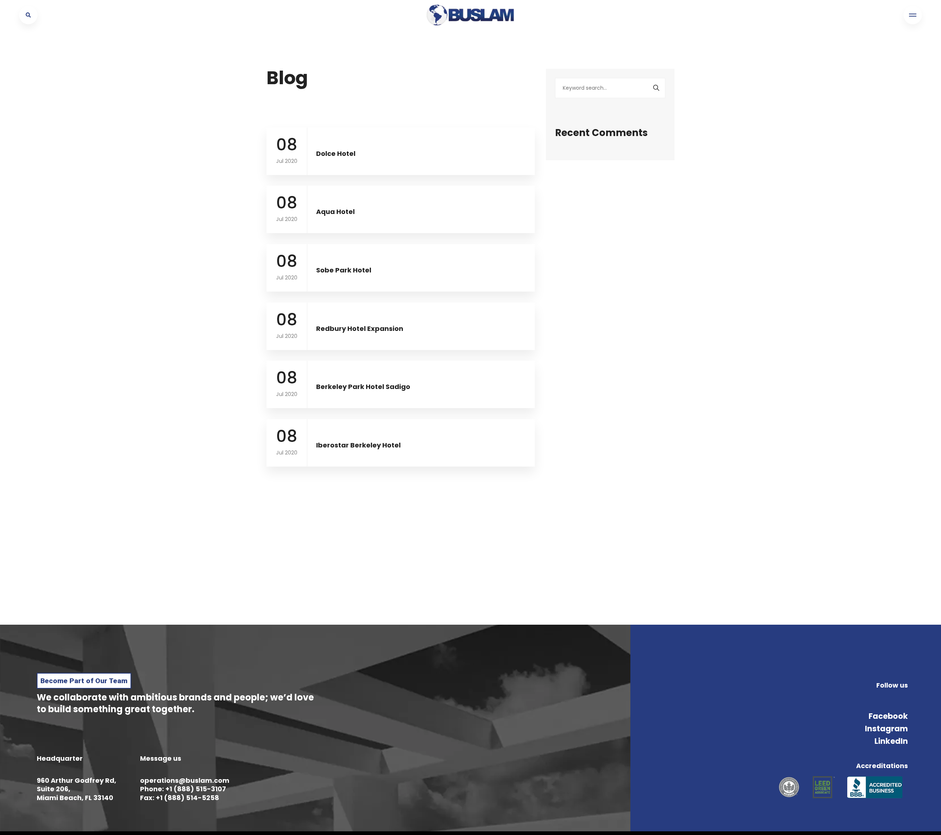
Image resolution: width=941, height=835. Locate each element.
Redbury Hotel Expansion (359, 328)
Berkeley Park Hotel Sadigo (363, 386)
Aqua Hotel (335, 211)
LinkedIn (891, 741)
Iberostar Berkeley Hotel (358, 445)
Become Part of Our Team (84, 681)
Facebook (888, 716)
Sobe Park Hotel (343, 270)
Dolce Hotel (335, 153)
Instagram (886, 728)
